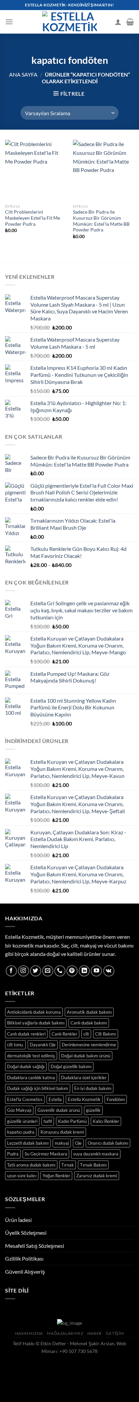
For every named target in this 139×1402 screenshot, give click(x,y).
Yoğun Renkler (56, 1175)
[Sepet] (130, 21)
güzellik (93, 1110)
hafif (48, 1121)
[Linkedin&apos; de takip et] (84, 970)
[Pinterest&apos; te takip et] (72, 970)
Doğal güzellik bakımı (71, 1066)
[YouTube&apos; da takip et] (96, 970)
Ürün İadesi (18, 1220)
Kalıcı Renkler (106, 1121)
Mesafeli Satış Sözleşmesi (34, 1245)
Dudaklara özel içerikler (84, 1077)
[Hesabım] (118, 21)
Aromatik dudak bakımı (89, 1012)
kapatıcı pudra (20, 1132)
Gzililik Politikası (24, 1258)
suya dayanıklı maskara (95, 1153)
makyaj (62, 1143)
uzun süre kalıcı (21, 1175)
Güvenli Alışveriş (25, 1271)
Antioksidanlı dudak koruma (34, 1012)
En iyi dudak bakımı (92, 1088)
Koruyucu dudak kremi (62, 1132)
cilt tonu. (15, 1044)
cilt (86, 1034)
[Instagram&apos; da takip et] (23, 970)
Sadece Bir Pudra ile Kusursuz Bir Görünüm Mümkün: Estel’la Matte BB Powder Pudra (101, 220)
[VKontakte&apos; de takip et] (108, 970)
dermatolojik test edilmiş (31, 1055)
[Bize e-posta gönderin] (47, 970)
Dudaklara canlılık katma (31, 1077)
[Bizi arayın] (59, 970)
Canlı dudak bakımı (89, 1022)
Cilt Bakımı (105, 1034)
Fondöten (116, 1099)
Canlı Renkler (64, 1034)
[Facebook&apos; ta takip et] (11, 970)
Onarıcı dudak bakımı (108, 1143)
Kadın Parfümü (72, 1121)
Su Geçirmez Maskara (46, 1153)
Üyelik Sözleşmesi (26, 1232)
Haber (94, 1333)
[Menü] (9, 21)
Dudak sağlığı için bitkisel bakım (37, 1088)
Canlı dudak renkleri (26, 1034)
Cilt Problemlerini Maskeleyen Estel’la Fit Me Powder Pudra (32, 217)
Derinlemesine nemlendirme (89, 1044)
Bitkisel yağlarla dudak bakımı (35, 1022)
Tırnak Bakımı (93, 1165)
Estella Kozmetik (84, 1099)
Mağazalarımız (65, 1333)
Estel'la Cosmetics (25, 1099)
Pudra (13, 1153)
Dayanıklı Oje (43, 1044)
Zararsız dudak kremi (96, 1175)
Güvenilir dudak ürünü (58, 1110)
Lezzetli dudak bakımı (28, 1143)
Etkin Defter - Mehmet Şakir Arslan (77, 1343)
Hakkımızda (29, 1333)
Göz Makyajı (19, 1110)
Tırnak (67, 1165)
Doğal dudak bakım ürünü (85, 1055)
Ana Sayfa (23, 74)
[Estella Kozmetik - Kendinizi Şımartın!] (69, 22)
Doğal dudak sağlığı (26, 1066)
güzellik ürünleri (22, 1121)
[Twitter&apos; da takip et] (35, 970)
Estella (55, 1099)
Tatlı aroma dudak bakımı (31, 1165)
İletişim (115, 1333)
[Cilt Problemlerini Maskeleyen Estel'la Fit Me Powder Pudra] (35, 170)
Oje (78, 1143)
